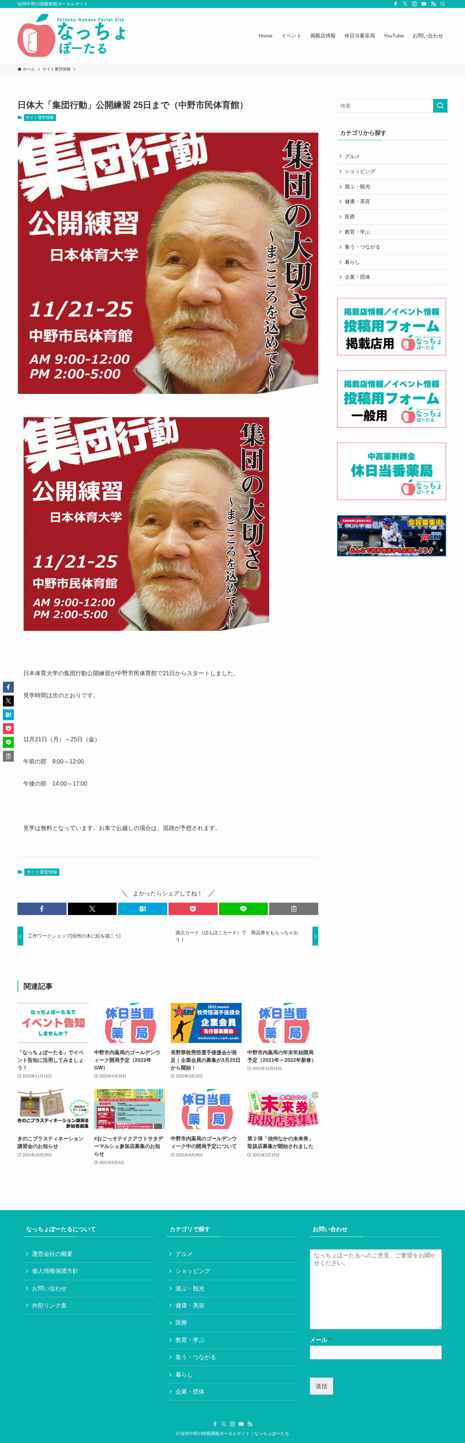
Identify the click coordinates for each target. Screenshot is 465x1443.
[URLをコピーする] (293, 909)
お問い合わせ (49, 1288)
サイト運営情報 (40, 117)
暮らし (352, 262)
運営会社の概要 (52, 1254)
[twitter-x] (405, 4)
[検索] (443, 4)
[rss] (433, 4)
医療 (350, 216)
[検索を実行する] (440, 106)
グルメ (352, 156)
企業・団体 (357, 277)
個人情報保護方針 (55, 1271)
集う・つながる (362, 247)
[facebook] (395, 4)
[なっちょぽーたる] (72, 35)
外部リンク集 (49, 1305)
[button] (41, 909)
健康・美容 (357, 201)
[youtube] (424, 4)
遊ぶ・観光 (357, 186)
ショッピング (360, 171)
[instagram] (414, 4)
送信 (321, 1386)
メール (320, 1340)
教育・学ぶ (357, 232)
